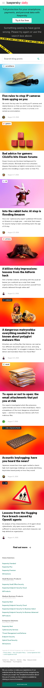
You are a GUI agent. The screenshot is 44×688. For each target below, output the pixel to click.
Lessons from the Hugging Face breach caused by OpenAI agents (19, 516)
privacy (8, 239)
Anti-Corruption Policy (19, 652)
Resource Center (31, 660)
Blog (24, 660)
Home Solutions (8, 558)
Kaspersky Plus (7, 567)
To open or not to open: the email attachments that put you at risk (20, 398)
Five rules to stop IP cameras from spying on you (21, 97)
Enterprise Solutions (10, 621)
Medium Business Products (12, 596)
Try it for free (22, 20)
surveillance (9, 66)
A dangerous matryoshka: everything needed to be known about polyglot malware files (19, 335)
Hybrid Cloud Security (9, 640)
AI (6, 181)
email (7, 364)
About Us (12, 660)
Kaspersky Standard (9, 563)
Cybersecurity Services (10, 630)
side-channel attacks (13, 428)
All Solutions (6, 574)
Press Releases (7, 662)
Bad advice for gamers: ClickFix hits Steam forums (19, 155)
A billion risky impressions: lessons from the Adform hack (19, 272)
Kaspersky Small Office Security (13, 584)
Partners (19, 660)
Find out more (20, 547)
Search (38, 59)
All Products (6, 591)
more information (16, 679)
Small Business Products (11, 579)
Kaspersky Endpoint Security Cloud (14, 588)
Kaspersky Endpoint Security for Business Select (19, 609)
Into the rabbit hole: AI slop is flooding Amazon (21, 213)
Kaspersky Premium (9, 570)
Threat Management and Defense (14, 633)
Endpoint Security (8, 637)
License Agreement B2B (10, 654)
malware (8, 300)
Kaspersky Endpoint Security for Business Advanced (20, 612)
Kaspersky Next (7, 602)
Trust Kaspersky (17, 662)
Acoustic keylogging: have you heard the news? (19, 459)
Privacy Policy (7, 652)
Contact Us (5, 660)
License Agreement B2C (33, 652)
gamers (8, 123)
